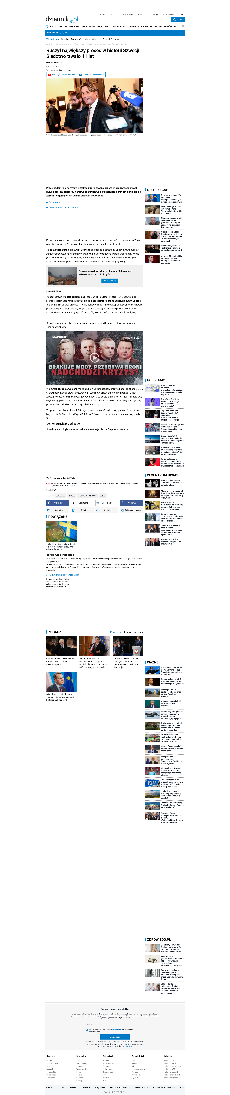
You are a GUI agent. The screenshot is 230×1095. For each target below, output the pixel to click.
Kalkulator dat (169, 1060)
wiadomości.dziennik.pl (63, 44)
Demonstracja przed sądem (63, 207)
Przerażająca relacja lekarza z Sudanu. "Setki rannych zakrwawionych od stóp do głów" (105, 273)
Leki (133, 1066)
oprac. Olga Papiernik (54, 62)
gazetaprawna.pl (169, 14)
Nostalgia (65, 39)
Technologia (81, 1063)
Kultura (105, 1081)
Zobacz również (110, 280)
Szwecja (60, 496)
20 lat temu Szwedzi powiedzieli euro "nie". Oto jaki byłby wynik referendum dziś (61, 546)
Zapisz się (115, 1037)
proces (71, 496)
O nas (61, 1087)
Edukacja (106, 1066)
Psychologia (136, 1075)
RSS (182, 1087)
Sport (78, 1072)
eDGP (48, 1066)
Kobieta (106, 1060)
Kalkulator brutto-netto (172, 1075)
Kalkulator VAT (169, 1069)
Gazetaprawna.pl (52, 1063)
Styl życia (135, 1078)
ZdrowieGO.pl (152, 14)
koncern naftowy (87, 496)
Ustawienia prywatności (164, 1087)
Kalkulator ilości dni (171, 1063)
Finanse (134, 1063)
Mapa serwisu (141, 1087)
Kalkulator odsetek (171, 1072)
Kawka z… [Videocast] (92, 39)
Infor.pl (49, 1060)
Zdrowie (79, 1075)
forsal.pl (114, 14)
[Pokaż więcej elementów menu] (183, 26)
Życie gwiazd (108, 1072)
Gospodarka (81, 1066)
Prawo (134, 1060)
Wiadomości (53, 33)
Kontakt (49, 1087)
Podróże (79, 1078)
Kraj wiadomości (133, 632)
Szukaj (180, 19)
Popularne (115, 632)
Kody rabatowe (108, 1063)
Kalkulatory (169, 1056)
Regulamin (100, 1087)
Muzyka (106, 1078)
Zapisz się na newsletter (93, 75)
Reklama (74, 1087)
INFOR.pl (102, 14)
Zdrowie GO (76, 39)
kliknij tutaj (128, 1046)
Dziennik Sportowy (111, 39)
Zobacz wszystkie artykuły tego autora (62, 575)
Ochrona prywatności (119, 1087)
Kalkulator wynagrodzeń (173, 1078)
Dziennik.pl (81, 1056)
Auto (78, 1060)
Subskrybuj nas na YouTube (63, 75)
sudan (103, 496)
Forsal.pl (49, 1069)
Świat (66, 33)
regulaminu (116, 1029)
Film (104, 1075)
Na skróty (50, 1056)
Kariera (86, 1087)
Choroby (135, 1072)
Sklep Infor (50, 1078)
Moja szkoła (107, 1069)
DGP (140, 14)
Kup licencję (73, 486)
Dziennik (49, 44)
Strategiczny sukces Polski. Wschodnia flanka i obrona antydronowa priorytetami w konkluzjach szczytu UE (58, 583)
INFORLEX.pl (128, 14)
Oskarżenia (54, 202)
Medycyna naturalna (139, 1069)
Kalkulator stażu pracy (172, 1066)
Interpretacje (51, 1075)
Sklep (181, 14)
